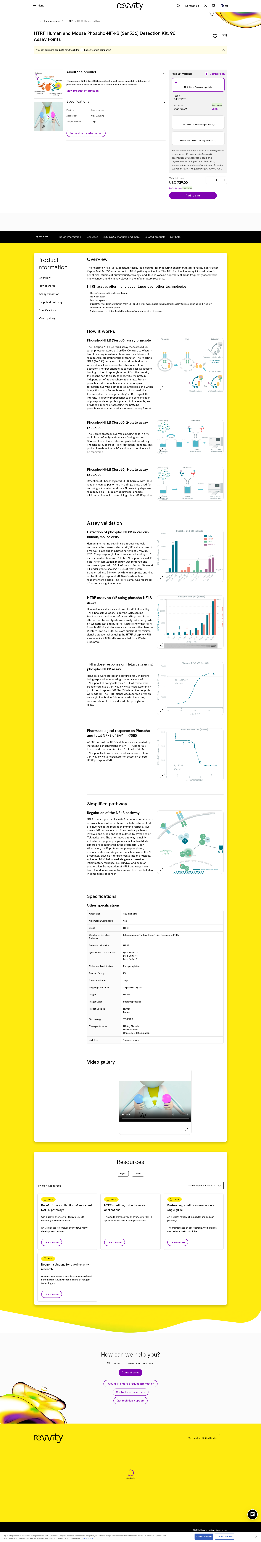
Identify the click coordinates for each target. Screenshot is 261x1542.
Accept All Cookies (204, 1536)
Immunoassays (52, 21)
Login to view (175, 188)
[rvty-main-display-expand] (186, 1130)
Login (215, 108)
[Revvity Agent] (252, 1514)
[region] (130, 1537)
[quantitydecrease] (208, 180)
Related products (155, 237)
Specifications (47, 310)
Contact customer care (130, 1392)
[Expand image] (161, 388)
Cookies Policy (87, 1538)
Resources (92, 237)
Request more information (86, 133)
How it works (47, 285)
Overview (45, 277)
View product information (82, 90)
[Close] (256, 1536)
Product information (69, 237)
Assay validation (49, 294)
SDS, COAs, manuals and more (121, 237)
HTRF (70, 21)
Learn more (52, 1242)
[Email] (224, 38)
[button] (205, 6)
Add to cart (193, 195)
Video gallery (47, 318)
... (36, 21)
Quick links (42, 236)
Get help (175, 237)
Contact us (192, 5)
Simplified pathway (50, 302)
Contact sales (130, 1372)
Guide (138, 1173)
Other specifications (103, 905)
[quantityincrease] (224, 180)
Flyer (123, 1173)
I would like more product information (130, 1383)
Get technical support (130, 1400)
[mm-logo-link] (130, 6)
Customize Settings (225, 1536)
